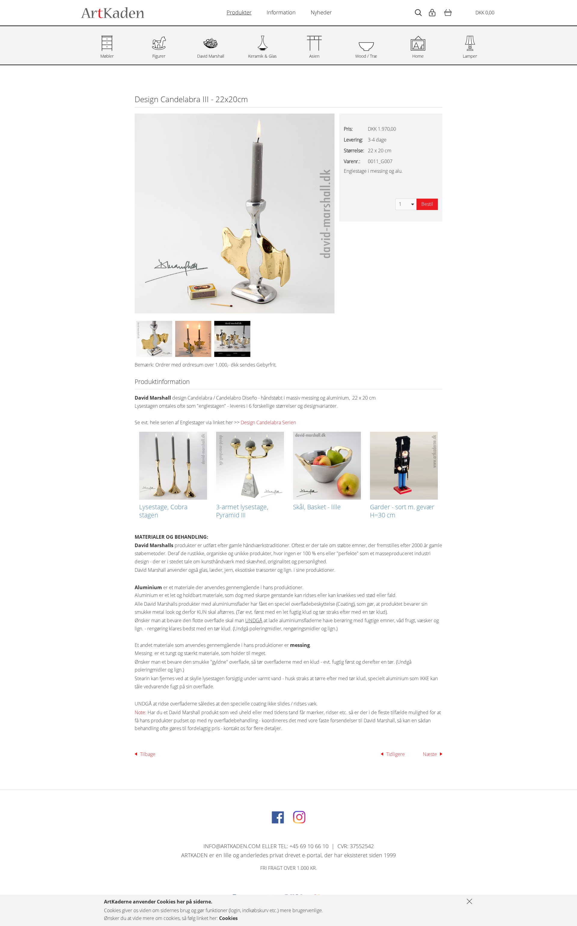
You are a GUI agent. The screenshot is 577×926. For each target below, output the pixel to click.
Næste (430, 754)
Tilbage (147, 754)
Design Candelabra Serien (268, 422)
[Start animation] (418, 12)
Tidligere (395, 754)
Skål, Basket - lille (317, 507)
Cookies (228, 918)
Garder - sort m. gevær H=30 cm (402, 511)
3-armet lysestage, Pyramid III (242, 511)
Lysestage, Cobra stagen (163, 511)
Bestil (427, 204)
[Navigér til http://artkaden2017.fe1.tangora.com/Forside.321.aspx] (112, 12)
